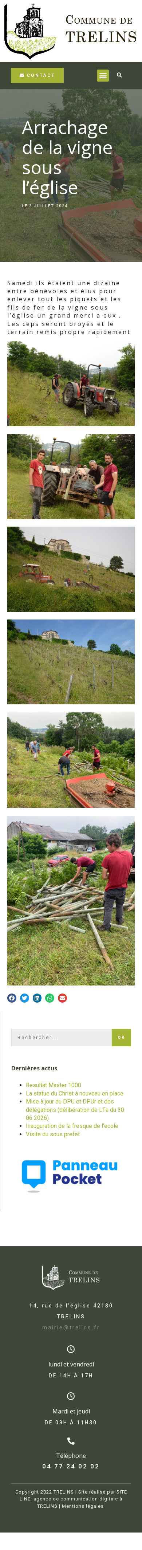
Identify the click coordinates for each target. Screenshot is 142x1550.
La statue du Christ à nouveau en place (74, 1093)
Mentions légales (83, 1506)
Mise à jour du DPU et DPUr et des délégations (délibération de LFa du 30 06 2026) (75, 1109)
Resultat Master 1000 (53, 1085)
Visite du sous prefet (53, 1134)
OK (121, 1037)
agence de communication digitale (75, 1499)
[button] (103, 76)
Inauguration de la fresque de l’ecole (72, 1125)
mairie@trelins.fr (71, 1327)
